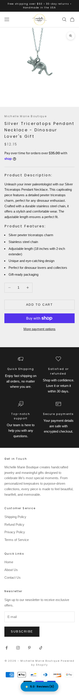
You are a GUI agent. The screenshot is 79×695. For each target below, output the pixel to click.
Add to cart (39, 304)
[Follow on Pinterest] (29, 648)
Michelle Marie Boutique (25, 116)
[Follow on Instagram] (18, 648)
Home (8, 562)
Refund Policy (14, 524)
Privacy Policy (14, 532)
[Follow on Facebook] (6, 648)
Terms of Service (16, 540)
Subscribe (22, 631)
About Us (11, 570)
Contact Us (12, 577)
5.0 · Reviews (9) (42, 686)
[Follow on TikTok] (41, 648)
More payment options (39, 329)
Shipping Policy (15, 517)
